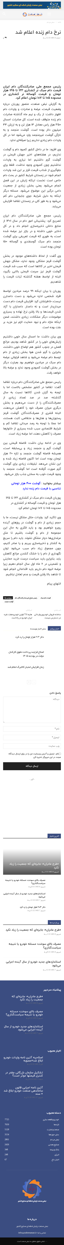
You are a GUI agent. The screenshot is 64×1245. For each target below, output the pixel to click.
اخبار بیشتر (54, 628)
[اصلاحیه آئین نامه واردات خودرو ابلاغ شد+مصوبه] (53, 1061)
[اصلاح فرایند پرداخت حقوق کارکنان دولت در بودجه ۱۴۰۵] (53, 655)
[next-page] (29, 682)
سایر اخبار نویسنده (38, 628)
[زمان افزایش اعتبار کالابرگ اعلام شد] (53, 670)
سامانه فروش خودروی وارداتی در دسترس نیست (47, 616)
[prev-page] (34, 682)
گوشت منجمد (9, 601)
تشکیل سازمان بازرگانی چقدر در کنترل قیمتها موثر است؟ (24, 1074)
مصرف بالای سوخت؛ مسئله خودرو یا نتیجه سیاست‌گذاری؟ (35, 946)
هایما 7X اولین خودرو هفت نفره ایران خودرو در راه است (18, 616)
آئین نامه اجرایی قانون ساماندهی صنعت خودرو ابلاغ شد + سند (23, 1091)
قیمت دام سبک (46, 597)
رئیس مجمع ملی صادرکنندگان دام (26, 597)
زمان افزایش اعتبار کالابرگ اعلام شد (25, 666)
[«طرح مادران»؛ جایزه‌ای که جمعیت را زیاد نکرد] (32, 858)
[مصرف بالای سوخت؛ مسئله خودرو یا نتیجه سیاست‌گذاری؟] (54, 883)
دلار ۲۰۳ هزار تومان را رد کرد (29, 636)
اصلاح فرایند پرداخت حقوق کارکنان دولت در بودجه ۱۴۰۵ (26, 653)
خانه (59, 22)
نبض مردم (51, 22)
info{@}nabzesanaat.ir (27, 1232)
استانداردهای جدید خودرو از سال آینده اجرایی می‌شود (33, 964)
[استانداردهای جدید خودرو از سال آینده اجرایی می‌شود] (54, 897)
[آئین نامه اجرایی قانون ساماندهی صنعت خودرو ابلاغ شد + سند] (53, 1091)
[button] (49, 14)
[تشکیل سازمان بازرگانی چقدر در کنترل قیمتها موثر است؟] (53, 1076)
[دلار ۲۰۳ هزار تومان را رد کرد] (53, 640)
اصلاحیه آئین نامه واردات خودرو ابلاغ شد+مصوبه (23, 1059)
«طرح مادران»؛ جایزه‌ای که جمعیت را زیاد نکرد (34, 866)
